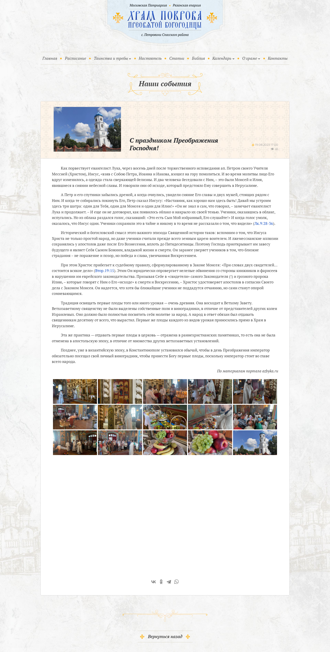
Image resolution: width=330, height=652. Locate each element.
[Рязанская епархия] (187, 5)
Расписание (75, 58)
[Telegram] (168, 581)
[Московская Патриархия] (147, 5)
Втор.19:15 (104, 270)
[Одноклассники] (161, 581)
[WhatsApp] (176, 581)
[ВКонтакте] (153, 581)
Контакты (278, 58)
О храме (249, 58)
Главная (50, 58)
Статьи (176, 58)
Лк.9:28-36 (263, 223)
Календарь (221, 58)
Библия (198, 58)
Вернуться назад (165, 636)
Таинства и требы (111, 58)
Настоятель (150, 58)
